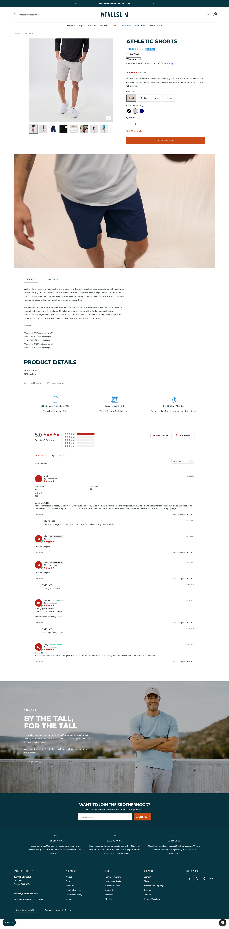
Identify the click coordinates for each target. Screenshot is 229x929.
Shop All (71, 25)
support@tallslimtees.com (181, 846)
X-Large (168, 98)
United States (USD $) (25, 910)
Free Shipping (35, 383)
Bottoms (92, 25)
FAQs (146, 881)
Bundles (103, 25)
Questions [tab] (56, 455)
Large (156, 98)
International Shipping (154, 885)
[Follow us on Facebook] (189, 878)
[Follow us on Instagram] (204, 878)
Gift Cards (126, 25)
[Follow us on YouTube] (211, 878)
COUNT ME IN (143, 817)
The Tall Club (156, 25)
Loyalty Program (73, 890)
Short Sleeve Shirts (113, 876)
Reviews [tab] (39, 455)
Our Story (35, 762)
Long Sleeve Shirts (113, 881)
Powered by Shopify (62, 910)
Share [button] (40, 514)
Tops (81, 25)
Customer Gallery (74, 894)
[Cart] (213, 14)
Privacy (147, 894)
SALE (113, 25)
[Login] (208, 14)
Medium (143, 98)
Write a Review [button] (185, 435)
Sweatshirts (110, 890)
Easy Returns (58, 383)
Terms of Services (152, 899)
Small (131, 98)
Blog (68, 881)
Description (31, 279)
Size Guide (140, 25)
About (69, 876)
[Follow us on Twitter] (197, 878)
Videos (69, 899)
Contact (147, 876)
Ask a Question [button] (162, 435)
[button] (188, 514)
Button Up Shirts (112, 885)
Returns (147, 890)
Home (16, 33)
